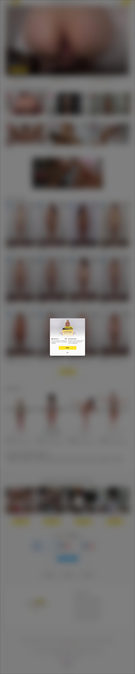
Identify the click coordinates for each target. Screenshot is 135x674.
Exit (67, 352)
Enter (67, 347)
